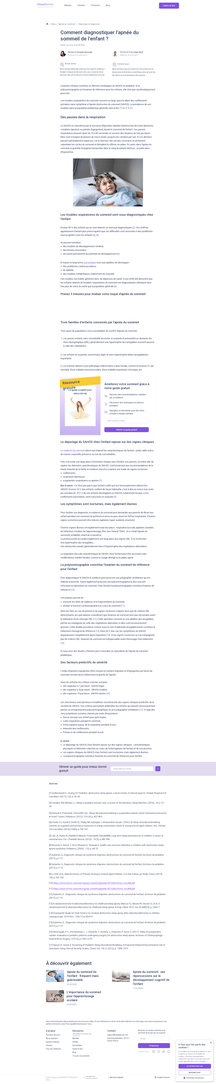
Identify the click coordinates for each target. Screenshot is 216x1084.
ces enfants (90, 262)
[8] (74, 493)
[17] (141, 709)
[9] (115, 496)
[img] (45, 5)
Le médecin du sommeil (72, 450)
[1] (131, 108)
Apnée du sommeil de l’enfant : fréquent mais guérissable (83, 976)
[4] (97, 235)
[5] (118, 253)
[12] (95, 619)
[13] (97, 631)
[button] (194, 1078)
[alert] (195, 1060)
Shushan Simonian (84, 52)
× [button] (211, 1043)
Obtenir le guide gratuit (126, 430)
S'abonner (154, 1045)
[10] (72, 589)
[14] (108, 635)
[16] (108, 693)
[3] (94, 235)
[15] (62, 643)
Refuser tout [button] (195, 1072)
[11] (122, 605)
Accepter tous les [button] (195, 1066)
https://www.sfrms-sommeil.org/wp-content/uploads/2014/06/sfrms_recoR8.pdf (94, 883)
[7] (100, 480)
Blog (53, 24)
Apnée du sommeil (66, 24)
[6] (115, 286)
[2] (133, 227)
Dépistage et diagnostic (89, 24)
